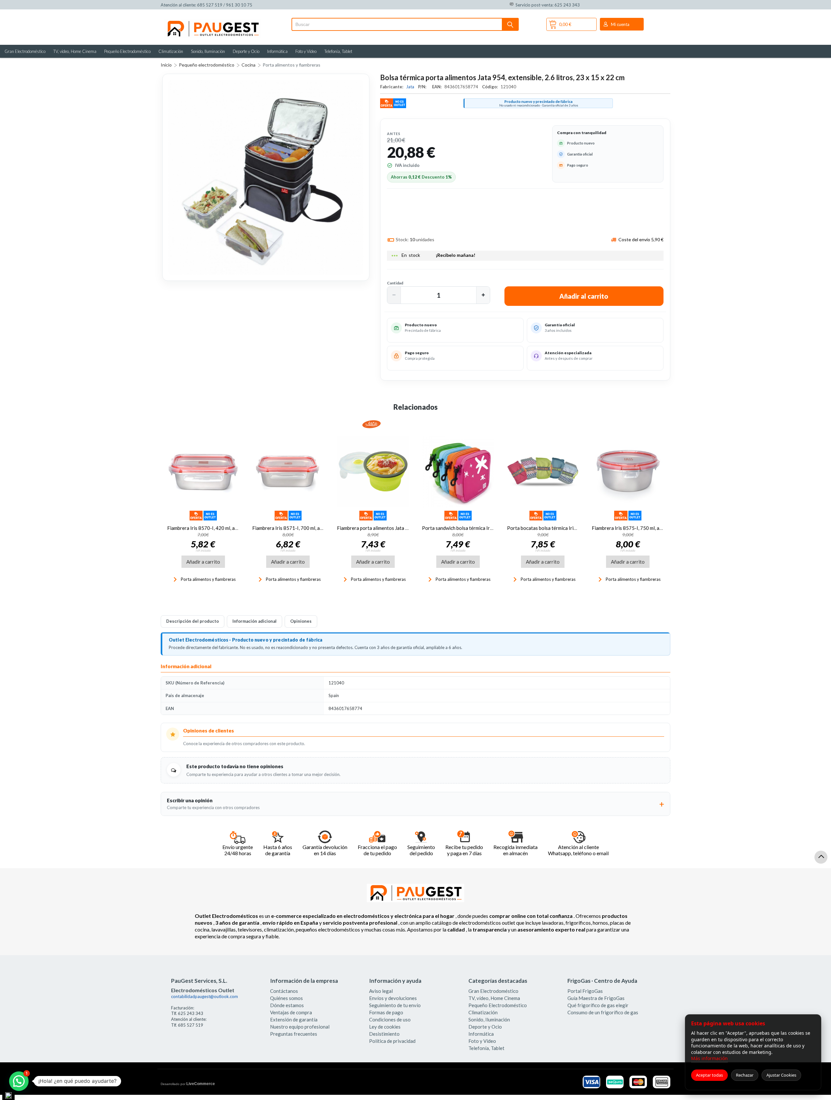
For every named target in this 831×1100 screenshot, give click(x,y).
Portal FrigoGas (585, 991)
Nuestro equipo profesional (299, 1027)
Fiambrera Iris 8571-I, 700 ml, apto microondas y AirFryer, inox (319, 528)
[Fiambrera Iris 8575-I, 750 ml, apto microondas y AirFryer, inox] (628, 471)
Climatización (170, 51)
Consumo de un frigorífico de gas (602, 1012)
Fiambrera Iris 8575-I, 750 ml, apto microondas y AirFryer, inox (659, 528)
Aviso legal (381, 991)
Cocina (248, 65)
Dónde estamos (287, 1005)
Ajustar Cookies (781, 1075)
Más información (709, 1058)
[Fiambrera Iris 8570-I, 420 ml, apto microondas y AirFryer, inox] (203, 471)
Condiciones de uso (390, 1019)
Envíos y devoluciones (393, 998)
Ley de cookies (385, 1027)
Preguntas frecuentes (293, 1034)
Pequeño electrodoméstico (206, 65)
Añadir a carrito (203, 562)
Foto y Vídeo (305, 51)
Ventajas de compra (291, 1012)
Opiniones (301, 621)
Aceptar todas (709, 1075)
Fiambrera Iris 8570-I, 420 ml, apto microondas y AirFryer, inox (234, 528)
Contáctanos (284, 991)
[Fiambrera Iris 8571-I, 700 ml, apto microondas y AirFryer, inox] (288, 471)
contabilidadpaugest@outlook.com (204, 996)
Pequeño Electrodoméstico (127, 51)
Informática (277, 51)
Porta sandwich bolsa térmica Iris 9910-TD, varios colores (485, 528)
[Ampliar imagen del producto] (265, 177)
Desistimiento (384, 1034)
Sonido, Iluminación (208, 51)
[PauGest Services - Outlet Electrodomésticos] (212, 22)
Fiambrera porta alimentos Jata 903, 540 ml (383, 528)
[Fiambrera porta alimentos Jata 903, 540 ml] (373, 471)
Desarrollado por (188, 1083)
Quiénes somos (286, 998)
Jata (410, 86)
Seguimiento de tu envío (395, 1005)
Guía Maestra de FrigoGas (596, 998)
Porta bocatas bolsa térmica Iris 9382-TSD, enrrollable (566, 528)
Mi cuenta (620, 24)
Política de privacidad (392, 1041)
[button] (394, 295)
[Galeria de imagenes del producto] (265, 177)
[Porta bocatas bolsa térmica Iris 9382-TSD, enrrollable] (543, 471)
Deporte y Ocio (246, 51)
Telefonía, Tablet (338, 51)
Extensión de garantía (293, 1019)
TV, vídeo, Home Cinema (74, 51)
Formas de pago (386, 1012)
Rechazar (744, 1075)
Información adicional (254, 621)
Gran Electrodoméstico (25, 51)
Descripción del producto (192, 621)
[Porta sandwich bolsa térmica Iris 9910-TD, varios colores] (458, 471)
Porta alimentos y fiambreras (291, 65)
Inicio (166, 65)
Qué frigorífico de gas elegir (597, 1005)
